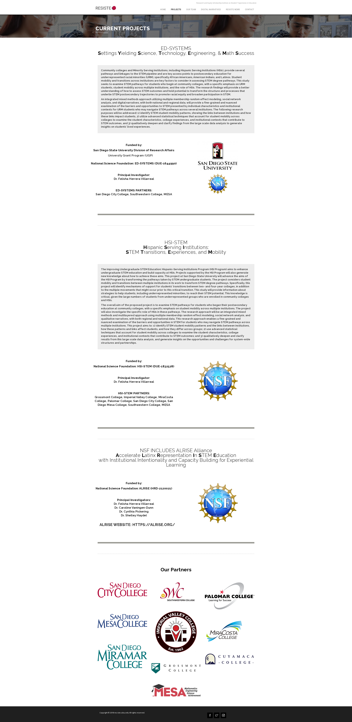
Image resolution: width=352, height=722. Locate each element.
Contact (249, 9)
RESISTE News (233, 9)
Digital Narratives (211, 9)
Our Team (191, 9)
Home (163, 9)
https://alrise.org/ (153, 525)
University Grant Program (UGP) (130, 155)
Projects (176, 9)
